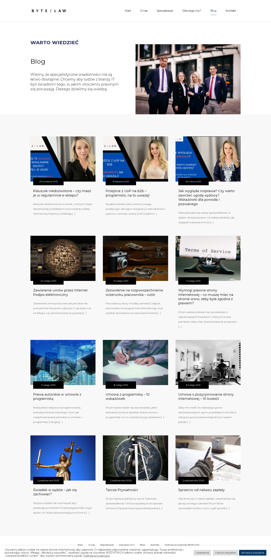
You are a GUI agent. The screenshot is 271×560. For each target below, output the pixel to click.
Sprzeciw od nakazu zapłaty (201, 490)
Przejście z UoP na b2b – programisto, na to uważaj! (128, 193)
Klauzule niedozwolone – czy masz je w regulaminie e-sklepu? (62, 193)
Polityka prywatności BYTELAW (182, 544)
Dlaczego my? (191, 10)
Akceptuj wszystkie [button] (252, 552)
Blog (213, 10)
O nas (144, 10)
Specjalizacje (165, 10)
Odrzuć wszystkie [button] (225, 552)
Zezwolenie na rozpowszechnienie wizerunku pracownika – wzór (134, 292)
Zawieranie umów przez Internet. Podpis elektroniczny (60, 292)
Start (128, 10)
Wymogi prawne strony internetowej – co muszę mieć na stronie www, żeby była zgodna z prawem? (205, 296)
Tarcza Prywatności (122, 490)
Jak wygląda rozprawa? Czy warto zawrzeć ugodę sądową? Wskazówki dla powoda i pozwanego (206, 197)
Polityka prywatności (96, 555)
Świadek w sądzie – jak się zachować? (55, 492)
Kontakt (231, 10)
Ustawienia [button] (202, 552)
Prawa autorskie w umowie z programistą (57, 396)
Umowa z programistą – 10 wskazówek (128, 396)
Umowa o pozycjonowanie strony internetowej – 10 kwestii (206, 396)
